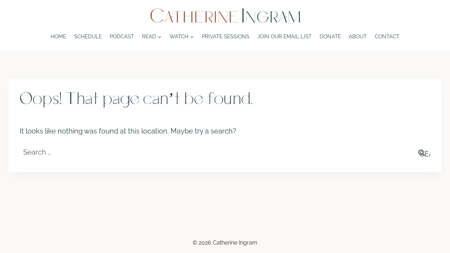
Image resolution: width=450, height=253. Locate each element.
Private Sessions (225, 36)
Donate (330, 36)
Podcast (122, 36)
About (358, 36)
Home (58, 36)
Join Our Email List (284, 36)
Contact (387, 36)
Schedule (88, 36)
